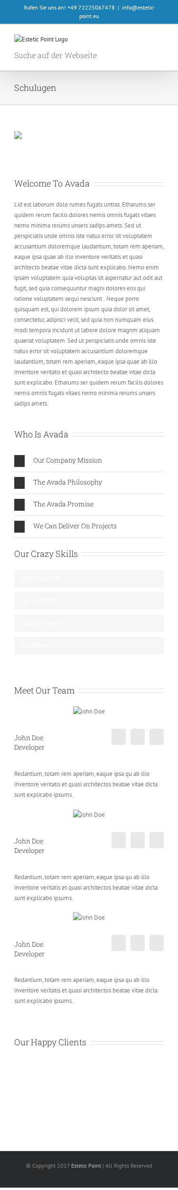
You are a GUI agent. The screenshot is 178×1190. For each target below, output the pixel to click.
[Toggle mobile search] (143, 42)
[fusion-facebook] (119, 737)
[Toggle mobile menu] (160, 42)
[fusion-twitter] (138, 737)
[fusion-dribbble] (157, 737)
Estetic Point (86, 1165)
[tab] (89, 461)
